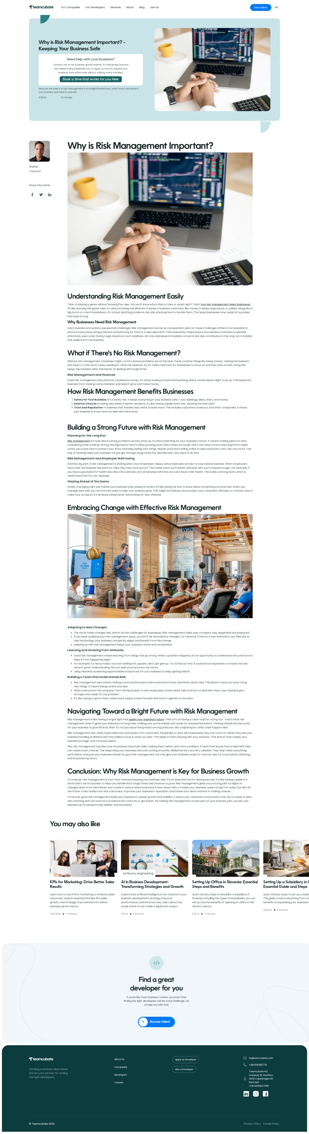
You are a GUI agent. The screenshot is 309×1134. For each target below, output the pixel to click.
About (130, 7)
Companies (120, 1067)
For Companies (70, 7)
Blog (142, 7)
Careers (118, 1082)
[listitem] (83, 882)
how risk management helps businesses (225, 304)
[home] (41, 7)
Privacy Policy (252, 1124)
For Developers (95, 7)
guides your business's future (146, 719)
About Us (119, 1059)
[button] (154, 7)
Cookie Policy (271, 1124)
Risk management (78, 441)
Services (115, 7)
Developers (120, 1074)
